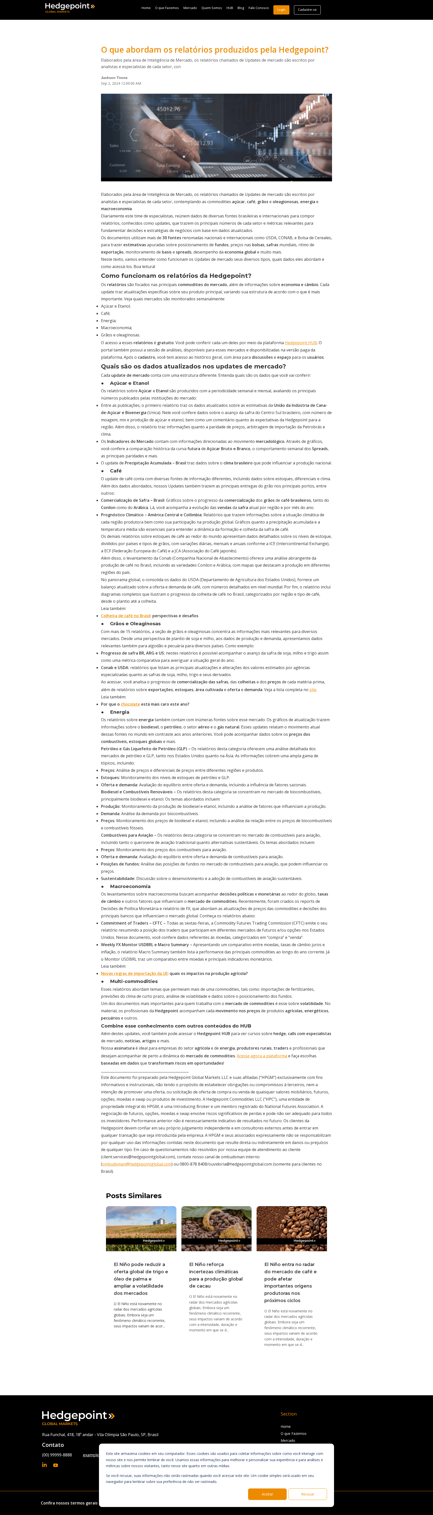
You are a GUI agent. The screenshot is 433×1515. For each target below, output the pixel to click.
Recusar (307, 1494)
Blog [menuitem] (241, 8)
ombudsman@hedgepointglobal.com (136, 1164)
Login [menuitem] (281, 9)
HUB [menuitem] (230, 8)
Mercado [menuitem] (190, 8)
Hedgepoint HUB (301, 342)
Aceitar (267, 1494)
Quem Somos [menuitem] (211, 8)
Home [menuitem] (146, 8)
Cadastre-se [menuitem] (307, 9)
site (312, 689)
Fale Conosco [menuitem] (259, 8)
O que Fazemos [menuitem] (167, 8)
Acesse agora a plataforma (262, 1056)
